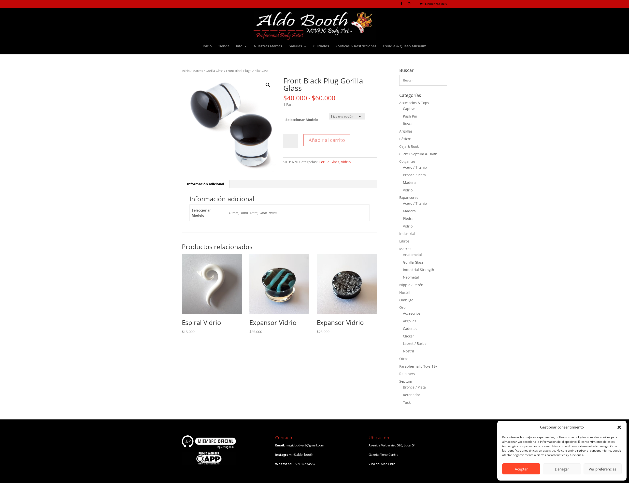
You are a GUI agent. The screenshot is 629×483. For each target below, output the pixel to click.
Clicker (408, 336)
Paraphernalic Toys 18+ (418, 366)
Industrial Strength (418, 269)
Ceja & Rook (409, 146)
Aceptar (521, 469)
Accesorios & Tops (414, 102)
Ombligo (406, 300)
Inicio (207, 46)
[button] (619, 427)
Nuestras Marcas (268, 46)
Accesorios (411, 313)
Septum (405, 381)
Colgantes (407, 161)
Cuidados (321, 46)
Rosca (408, 123)
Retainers (407, 373)
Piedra (408, 218)
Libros (404, 241)
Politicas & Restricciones (355, 46)
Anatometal (412, 254)
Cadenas (410, 328)
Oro (402, 307)
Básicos (405, 138)
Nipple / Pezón (411, 284)
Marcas (197, 70)
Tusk (407, 402)
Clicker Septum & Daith (418, 154)
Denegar (562, 469)
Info (239, 46)
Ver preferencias (602, 469)
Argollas (406, 131)
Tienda (223, 46)
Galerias (295, 46)
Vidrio (346, 162)
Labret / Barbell (416, 343)
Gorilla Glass (214, 70)
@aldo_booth (303, 454)
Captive (409, 108)
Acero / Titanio (415, 167)
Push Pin (410, 116)
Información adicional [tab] (205, 184)
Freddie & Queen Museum (404, 46)
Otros (403, 358)
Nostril (404, 292)
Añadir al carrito (327, 140)
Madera (409, 182)
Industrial (407, 233)
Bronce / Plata (414, 175)
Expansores (408, 197)
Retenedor (411, 394)
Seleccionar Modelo (302, 119)
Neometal (411, 277)
